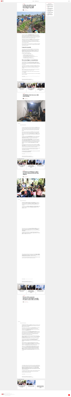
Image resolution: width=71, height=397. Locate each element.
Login (30, 281)
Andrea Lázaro (26, 9)
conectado (27, 156)
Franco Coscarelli (26, 176)
